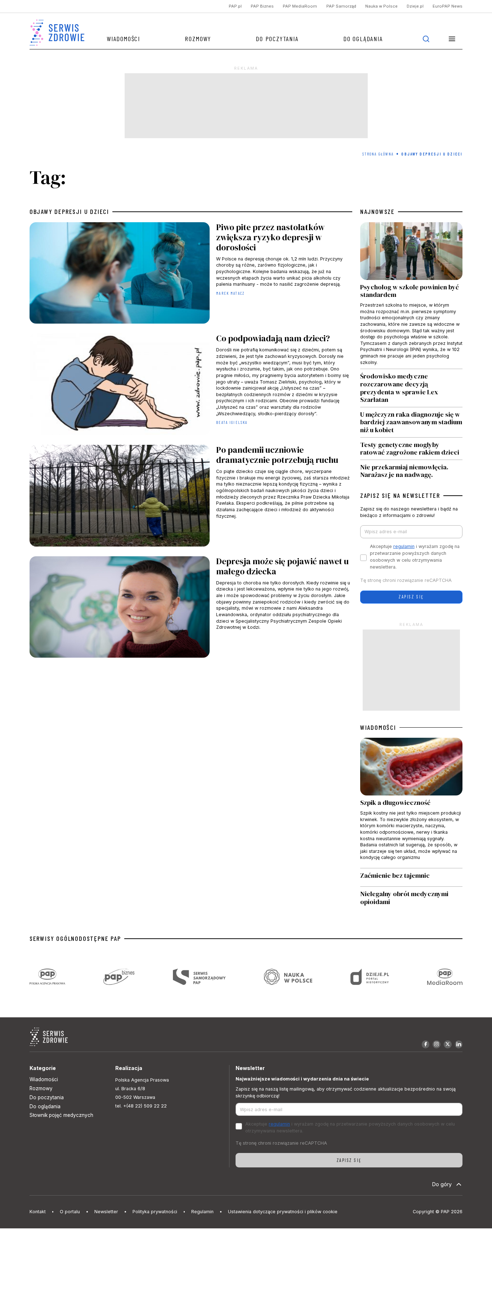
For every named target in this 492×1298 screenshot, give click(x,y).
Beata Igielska (231, 422)
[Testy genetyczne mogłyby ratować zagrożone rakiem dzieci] (411, 449)
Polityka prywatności (155, 1211)
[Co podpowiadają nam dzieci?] (191, 385)
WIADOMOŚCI (378, 727)
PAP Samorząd (341, 6)
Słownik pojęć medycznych (61, 1115)
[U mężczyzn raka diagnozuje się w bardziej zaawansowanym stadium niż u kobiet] (411, 422)
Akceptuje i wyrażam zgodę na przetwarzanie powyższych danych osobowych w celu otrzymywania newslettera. (415, 557)
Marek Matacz (230, 293)
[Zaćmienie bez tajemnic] (411, 877)
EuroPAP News (447, 6)
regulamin (404, 546)
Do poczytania (277, 39)
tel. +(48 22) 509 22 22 (141, 1106)
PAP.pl (235, 6)
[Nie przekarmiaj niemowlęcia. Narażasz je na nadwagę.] (411, 469)
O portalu (70, 1211)
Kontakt (38, 1211)
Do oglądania (363, 39)
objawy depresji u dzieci (69, 211)
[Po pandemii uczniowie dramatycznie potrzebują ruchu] (191, 497)
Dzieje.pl (415, 6)
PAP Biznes (262, 6)
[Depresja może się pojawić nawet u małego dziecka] (191, 608)
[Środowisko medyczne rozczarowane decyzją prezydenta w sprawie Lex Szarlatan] (411, 388)
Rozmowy (198, 39)
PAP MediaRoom (300, 6)
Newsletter (106, 1211)
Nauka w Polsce (381, 6)
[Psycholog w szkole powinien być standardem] (411, 295)
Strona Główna (378, 154)
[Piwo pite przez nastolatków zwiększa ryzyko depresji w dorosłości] (191, 274)
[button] (451, 38)
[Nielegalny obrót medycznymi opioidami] (411, 898)
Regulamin (202, 1211)
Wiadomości (123, 39)
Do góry (442, 1184)
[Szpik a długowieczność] (411, 803)
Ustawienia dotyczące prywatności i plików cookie (282, 1211)
